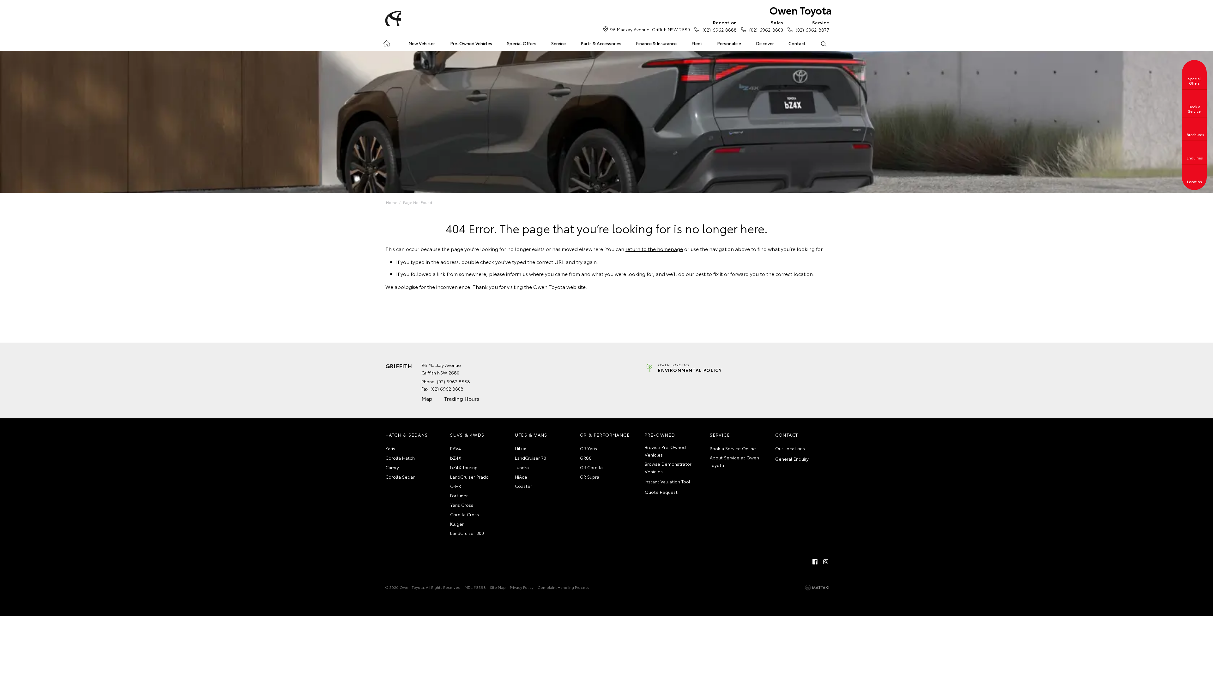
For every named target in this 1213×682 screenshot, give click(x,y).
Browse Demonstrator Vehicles (668, 468)
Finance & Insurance (656, 43)
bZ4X (455, 458)
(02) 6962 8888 (720, 26)
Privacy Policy (522, 587)
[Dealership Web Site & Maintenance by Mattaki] (817, 587)
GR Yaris (588, 448)
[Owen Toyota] (392, 18)
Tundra (522, 467)
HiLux (520, 448)
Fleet (696, 43)
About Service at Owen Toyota (734, 461)
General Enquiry (792, 459)
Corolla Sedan (400, 477)
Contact (797, 43)
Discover (765, 43)
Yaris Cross (461, 505)
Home (386, 42)
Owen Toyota (800, 10)
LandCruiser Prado (469, 477)
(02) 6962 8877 (812, 26)
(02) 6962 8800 (766, 26)
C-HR (455, 486)
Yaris (390, 448)
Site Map (498, 587)
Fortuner (459, 495)
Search (823, 43)
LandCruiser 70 (530, 458)
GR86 (586, 458)
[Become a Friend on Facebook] (815, 561)
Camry (392, 467)
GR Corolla (591, 467)
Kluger (457, 524)
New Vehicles (422, 43)
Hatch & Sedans (406, 435)
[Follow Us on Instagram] (825, 561)
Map (426, 398)
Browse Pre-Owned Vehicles (665, 451)
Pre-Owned (660, 435)
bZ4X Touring (464, 467)
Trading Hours (461, 398)
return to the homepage (654, 248)
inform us (517, 273)
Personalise (729, 43)
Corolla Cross (464, 514)
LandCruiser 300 (467, 533)
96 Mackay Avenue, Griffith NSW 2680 (650, 29)
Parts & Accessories (601, 43)
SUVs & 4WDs (467, 435)
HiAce (521, 477)
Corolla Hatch (400, 458)
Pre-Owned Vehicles (471, 43)
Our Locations (790, 448)
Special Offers (521, 43)
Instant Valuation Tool (667, 481)
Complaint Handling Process (563, 587)
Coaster (523, 486)
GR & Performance (605, 435)
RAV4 (455, 448)
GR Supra (589, 477)
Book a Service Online (733, 448)
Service (558, 43)
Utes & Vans (531, 435)
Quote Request (661, 492)
